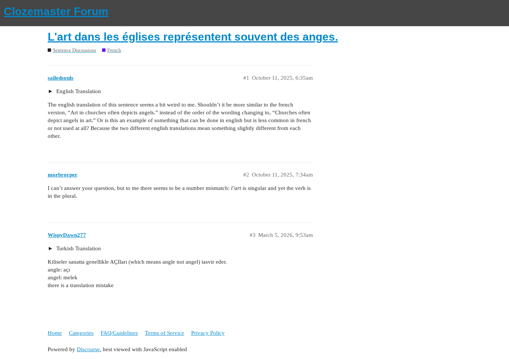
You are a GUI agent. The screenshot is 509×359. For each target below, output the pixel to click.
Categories (81, 333)
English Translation (78, 91)
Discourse (88, 349)
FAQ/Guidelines (119, 333)
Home (55, 333)
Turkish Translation (78, 248)
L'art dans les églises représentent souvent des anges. (193, 37)
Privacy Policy (208, 333)
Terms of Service (164, 333)
